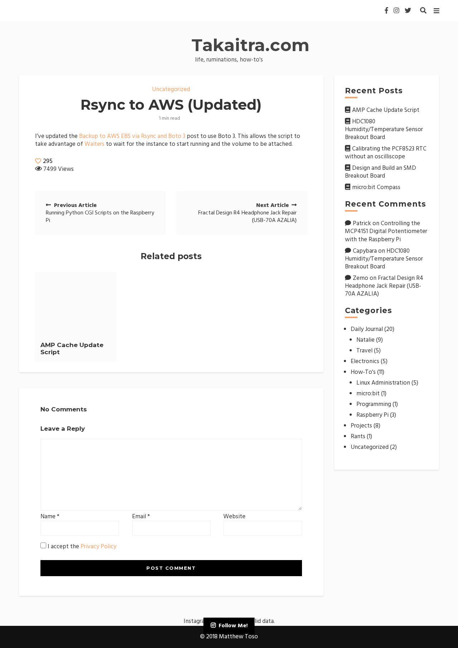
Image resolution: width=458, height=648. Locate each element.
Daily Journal (367, 329)
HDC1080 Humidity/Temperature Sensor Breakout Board (384, 129)
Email (141, 517)
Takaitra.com (250, 45)
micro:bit (368, 394)
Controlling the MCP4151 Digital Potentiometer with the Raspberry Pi (386, 231)
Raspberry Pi (372, 415)
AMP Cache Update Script (385, 110)
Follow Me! (233, 625)
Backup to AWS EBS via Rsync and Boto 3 (132, 136)
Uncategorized (171, 89)
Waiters (94, 144)
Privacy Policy (98, 546)
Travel (364, 351)
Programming (373, 404)
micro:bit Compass (376, 187)
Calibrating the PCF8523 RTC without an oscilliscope (386, 153)
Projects (361, 426)
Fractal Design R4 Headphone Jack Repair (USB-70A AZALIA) (384, 286)
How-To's (363, 372)
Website (234, 517)
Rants (358, 436)
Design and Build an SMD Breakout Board (380, 172)
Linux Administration (383, 383)
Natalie (365, 340)
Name (49, 517)
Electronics (365, 361)
